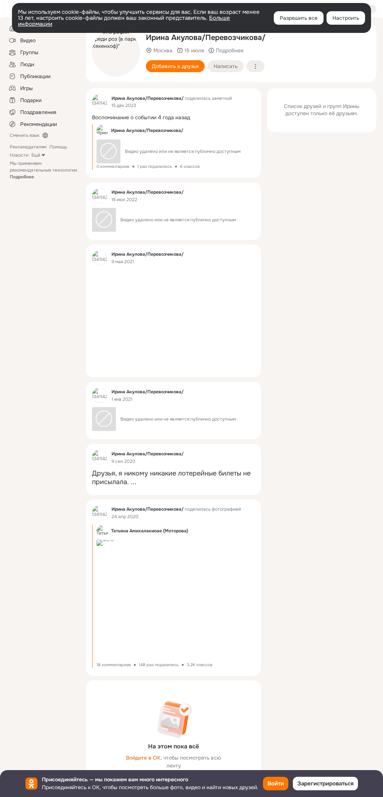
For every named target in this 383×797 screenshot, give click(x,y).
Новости (19, 155)
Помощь (58, 147)
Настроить (346, 18)
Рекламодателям (28, 147)
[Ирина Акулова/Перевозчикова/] (99, 101)
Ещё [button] (35, 155)
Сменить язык (24, 135)
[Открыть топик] (173, 117)
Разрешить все (299, 18)
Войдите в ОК (143, 757)
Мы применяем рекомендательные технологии (43, 170)
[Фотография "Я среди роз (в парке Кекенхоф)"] (116, 52)
